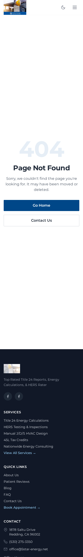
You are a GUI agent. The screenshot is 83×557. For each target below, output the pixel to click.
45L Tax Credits (16, 440)
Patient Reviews (17, 481)
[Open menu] (74, 7)
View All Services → (20, 453)
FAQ (7, 494)
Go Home (41, 205)
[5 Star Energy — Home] (15, 7)
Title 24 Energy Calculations (26, 420)
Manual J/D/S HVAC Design (26, 433)
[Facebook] (8, 396)
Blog (8, 488)
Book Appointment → (22, 507)
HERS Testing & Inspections (26, 427)
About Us (11, 475)
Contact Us (41, 220)
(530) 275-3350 (21, 542)
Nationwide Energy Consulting (28, 446)
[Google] (19, 396)
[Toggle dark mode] (63, 7)
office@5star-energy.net (28, 549)
